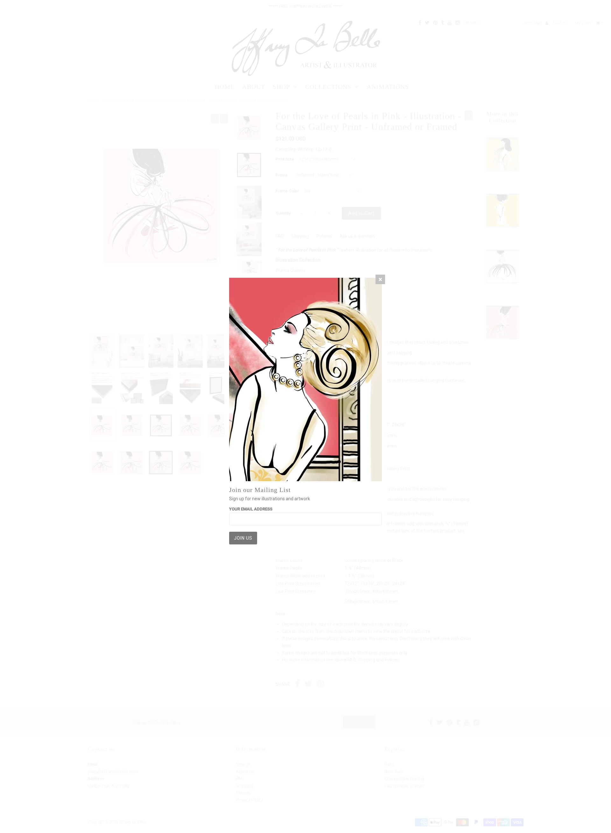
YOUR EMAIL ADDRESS (250, 509)
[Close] (380, 279)
